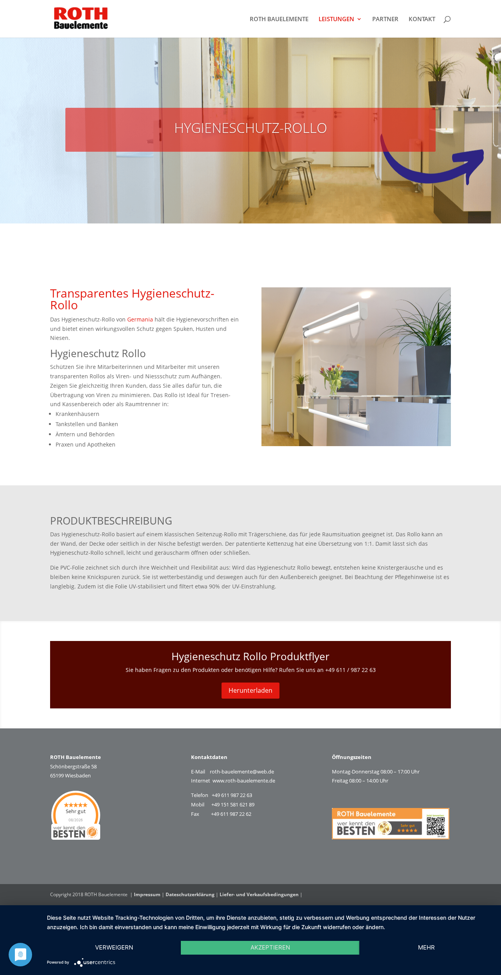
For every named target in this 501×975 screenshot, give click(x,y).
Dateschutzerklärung (190, 894)
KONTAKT (422, 19)
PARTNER (385, 19)
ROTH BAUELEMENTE (279, 19)
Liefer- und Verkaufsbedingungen (259, 894)
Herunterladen (250, 690)
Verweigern (114, 947)
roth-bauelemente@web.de (242, 771)
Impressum (147, 894)
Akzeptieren (270, 947)
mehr (426, 947)
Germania (140, 319)
